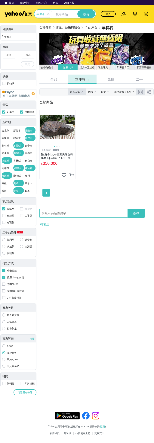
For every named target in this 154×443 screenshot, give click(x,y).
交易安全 (99, 433)
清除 (32, 338)
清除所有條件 (25, 392)
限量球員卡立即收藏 (107, 67)
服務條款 (55, 433)
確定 (27, 64)
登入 (108, 14)
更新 (102, 426)
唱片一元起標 (87, 67)
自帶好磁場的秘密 (49, 67)
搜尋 (136, 213)
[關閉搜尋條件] (48, 14)
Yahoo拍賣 (18, 13)
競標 (110, 79)
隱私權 (67, 433)
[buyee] (18, 93)
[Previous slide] (42, 127)
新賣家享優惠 (144, 67)
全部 (53, 79)
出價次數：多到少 (124, 92)
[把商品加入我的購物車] (71, 175)
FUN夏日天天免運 (125, 67)
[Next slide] (72, 127)
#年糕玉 (44, 224)
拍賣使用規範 (82, 433)
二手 (139, 79)
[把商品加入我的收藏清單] (64, 175)
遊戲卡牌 (68, 67)
